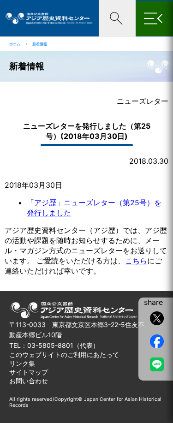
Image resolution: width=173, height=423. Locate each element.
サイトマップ (28, 372)
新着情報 (39, 44)
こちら (136, 260)
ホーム (14, 44)
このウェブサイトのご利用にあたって (64, 354)
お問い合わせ (28, 381)
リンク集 (22, 363)
